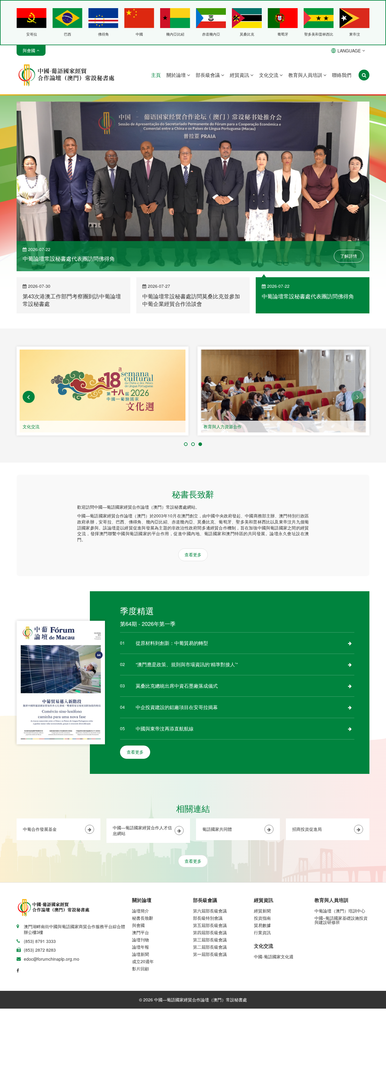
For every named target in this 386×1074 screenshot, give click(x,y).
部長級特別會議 (208, 918)
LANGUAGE (349, 51)
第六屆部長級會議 (210, 911)
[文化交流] (102, 391)
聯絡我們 (341, 74)
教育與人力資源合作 (223, 426)
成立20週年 (143, 961)
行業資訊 (262, 932)
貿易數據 (262, 925)
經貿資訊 (240, 74)
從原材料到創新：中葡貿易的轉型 (172, 642)
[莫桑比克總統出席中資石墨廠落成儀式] (349, 685)
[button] (29, 397)
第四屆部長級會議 (210, 932)
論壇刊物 (140, 940)
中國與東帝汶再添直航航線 (165, 728)
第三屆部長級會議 (210, 940)
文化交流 (269, 74)
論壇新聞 (140, 954)
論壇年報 (140, 947)
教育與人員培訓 (305, 74)
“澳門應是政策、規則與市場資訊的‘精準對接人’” (187, 664)
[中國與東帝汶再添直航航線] (349, 728)
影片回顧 (140, 969)
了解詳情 (348, 256)
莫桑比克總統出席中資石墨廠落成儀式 (177, 685)
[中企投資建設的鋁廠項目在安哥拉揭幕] (349, 707)
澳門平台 (140, 932)
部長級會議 (208, 74)
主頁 (156, 74)
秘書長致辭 (142, 918)
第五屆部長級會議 (210, 925)
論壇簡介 (140, 911)
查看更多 (193, 554)
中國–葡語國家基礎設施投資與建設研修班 (341, 920)
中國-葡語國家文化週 (273, 956)
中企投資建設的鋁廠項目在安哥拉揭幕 (177, 707)
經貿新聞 (262, 911)
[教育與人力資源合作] (283, 391)
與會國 (138, 925)
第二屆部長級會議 (210, 947)
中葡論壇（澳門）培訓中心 (340, 911)
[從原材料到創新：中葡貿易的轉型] (349, 643)
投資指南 (262, 918)
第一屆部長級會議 (210, 954)
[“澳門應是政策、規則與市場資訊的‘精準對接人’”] (349, 664)
